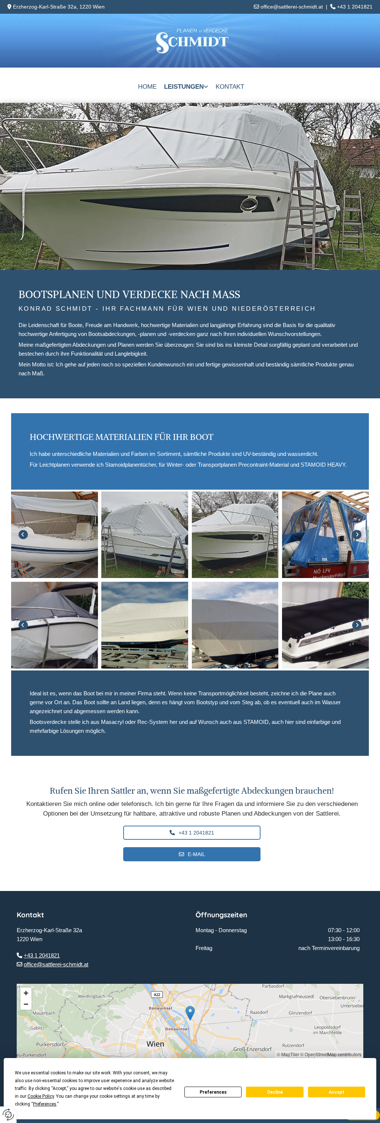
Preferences (213, 1092)
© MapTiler (288, 1054)
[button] (192, 833)
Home (147, 86)
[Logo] (190, 40)
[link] (186, 85)
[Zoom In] (26, 993)
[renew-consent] (8, 1114)
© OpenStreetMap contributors (330, 1054)
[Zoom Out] (26, 1004)
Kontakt (230, 86)
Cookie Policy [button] (40, 1096)
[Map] (190, 1021)
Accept (336, 1092)
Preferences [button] (44, 1104)
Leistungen (184, 86)
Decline (275, 1092)
